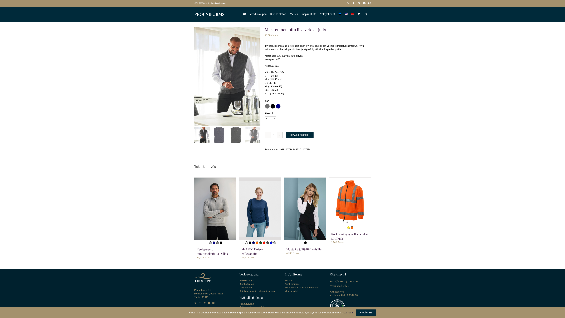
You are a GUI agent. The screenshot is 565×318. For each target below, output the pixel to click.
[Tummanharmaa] (217, 242)
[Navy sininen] (214, 242)
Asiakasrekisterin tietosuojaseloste (257, 291)
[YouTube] (209, 303)
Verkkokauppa (247, 280)
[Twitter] (195, 303)
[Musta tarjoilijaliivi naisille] (305, 209)
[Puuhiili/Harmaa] (267, 242)
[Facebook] (200, 303)
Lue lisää (348, 312)
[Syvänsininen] (271, 242)
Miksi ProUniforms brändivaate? (301, 287)
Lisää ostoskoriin (299, 135)
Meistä (288, 280)
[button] (366, 14)
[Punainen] (264, 242)
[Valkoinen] (246, 242)
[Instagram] (213, 303)
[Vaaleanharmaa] (210, 242)
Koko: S (269, 113)
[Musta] (221, 242)
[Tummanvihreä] (260, 242)
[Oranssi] (257, 242)
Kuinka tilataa (247, 284)
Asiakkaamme (292, 284)
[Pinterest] (204, 303)
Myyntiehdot (246, 287)
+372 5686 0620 (200, 3)
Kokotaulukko (247, 303)
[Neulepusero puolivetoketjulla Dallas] (215, 209)
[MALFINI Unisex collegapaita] (260, 209)
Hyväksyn (366, 312)
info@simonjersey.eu (218, 3)
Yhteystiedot (291, 291)
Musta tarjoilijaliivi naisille (303, 249)
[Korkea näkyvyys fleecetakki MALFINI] (350, 201)
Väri (267, 101)
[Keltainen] (348, 227)
